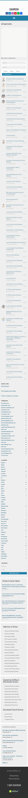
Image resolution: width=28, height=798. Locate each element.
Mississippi (3, 512)
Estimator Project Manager (13, 359)
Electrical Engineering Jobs (7, 420)
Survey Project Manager (12, 255)
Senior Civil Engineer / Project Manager (14, 218)
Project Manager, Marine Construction (12, 168)
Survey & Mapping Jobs (6, 453)
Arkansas (3, 469)
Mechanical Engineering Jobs (7, 440)
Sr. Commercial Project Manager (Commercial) (15, 248)
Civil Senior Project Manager (14, 90)
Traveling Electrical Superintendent (15, 119)
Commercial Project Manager (14, 306)
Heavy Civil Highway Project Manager (16, 242)
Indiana (2, 491)
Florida (2, 482)
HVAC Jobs (3, 429)
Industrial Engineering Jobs (7, 431)
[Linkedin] (9, 13)
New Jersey (3, 521)
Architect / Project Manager (13, 95)
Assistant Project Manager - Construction (13, 352)
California (3, 471)
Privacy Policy (14, 776)
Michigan (3, 508)
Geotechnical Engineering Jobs (8, 427)
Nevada (3, 517)
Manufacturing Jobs (5, 438)
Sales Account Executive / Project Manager (15, 365)
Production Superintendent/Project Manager (15, 161)
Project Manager (10, 135)
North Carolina (4, 525)
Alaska (2, 465)
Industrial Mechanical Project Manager (14, 175)
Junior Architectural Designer (9, 751)
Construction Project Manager (14, 124)
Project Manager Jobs (6, 444)
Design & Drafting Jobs (6, 418)
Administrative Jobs (5, 405)
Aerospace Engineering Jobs (7, 407)
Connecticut (4, 475)
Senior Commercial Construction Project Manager (15, 101)
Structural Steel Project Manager (15, 79)
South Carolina (4, 541)
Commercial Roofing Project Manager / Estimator (13, 154)
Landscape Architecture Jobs (8, 436)
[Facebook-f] (7, 13)
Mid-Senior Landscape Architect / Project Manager (15, 193)
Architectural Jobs (5, 409)
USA (2, 547)
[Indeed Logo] (21, 13)
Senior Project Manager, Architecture (16, 130)
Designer (5, 745)
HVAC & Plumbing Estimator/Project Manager (13, 740)
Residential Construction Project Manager (15, 205)
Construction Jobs (5, 414)
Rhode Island (4, 538)
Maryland (3, 504)
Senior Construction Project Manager (16, 84)
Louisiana (3, 499)
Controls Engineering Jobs (7, 416)
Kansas (3, 495)
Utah (2, 549)
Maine (2, 502)
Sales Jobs (3, 446)
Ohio (2, 530)
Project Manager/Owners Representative (13, 236)
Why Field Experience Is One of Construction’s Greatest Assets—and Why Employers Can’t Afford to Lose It (13, 586)
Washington (4, 554)
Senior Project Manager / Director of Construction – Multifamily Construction (16, 338)
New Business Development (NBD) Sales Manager (14, 730)
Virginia (2, 551)
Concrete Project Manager (13, 181)
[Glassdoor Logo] (18, 13)
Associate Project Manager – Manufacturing (14, 272)
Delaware (3, 480)
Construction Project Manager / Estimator (14, 147)
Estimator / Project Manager (13, 108)
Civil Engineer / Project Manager (14, 230)
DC (1, 478)
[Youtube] (15, 13)
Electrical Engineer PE (12, 199)
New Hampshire (4, 519)
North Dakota (4, 528)
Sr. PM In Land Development (13, 289)
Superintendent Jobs (6, 451)
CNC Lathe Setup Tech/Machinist (10, 735)
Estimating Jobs (5, 425)
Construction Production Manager (15, 141)
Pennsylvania (4, 536)
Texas (2, 545)
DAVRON (14, 9)
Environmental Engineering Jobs (8, 422)
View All (5, 762)
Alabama (3, 462)
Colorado (3, 473)
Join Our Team (4, 455)
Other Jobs (3, 442)
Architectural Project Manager (14, 113)
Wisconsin (3, 558)
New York (3, 523)
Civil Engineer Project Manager (14, 284)
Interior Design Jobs (5, 433)
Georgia (3, 484)
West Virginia (4, 556)
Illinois (2, 488)
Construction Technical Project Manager (14, 319)
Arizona (3, 467)
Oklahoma (3, 532)
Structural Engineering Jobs (7, 449)
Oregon (2, 534)
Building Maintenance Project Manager (14, 312)
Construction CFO (11, 278)
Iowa (2, 493)
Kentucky (3, 497)
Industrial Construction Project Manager (14, 345)
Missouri (3, 515)
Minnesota (3, 510)
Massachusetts (4, 506)
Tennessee (3, 543)
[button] (14, 18)
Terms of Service (14, 779)
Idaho (2, 486)
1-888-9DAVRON (14, 785)
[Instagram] (12, 13)
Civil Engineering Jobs (6, 412)
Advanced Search (5, 386)
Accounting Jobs (5, 403)
